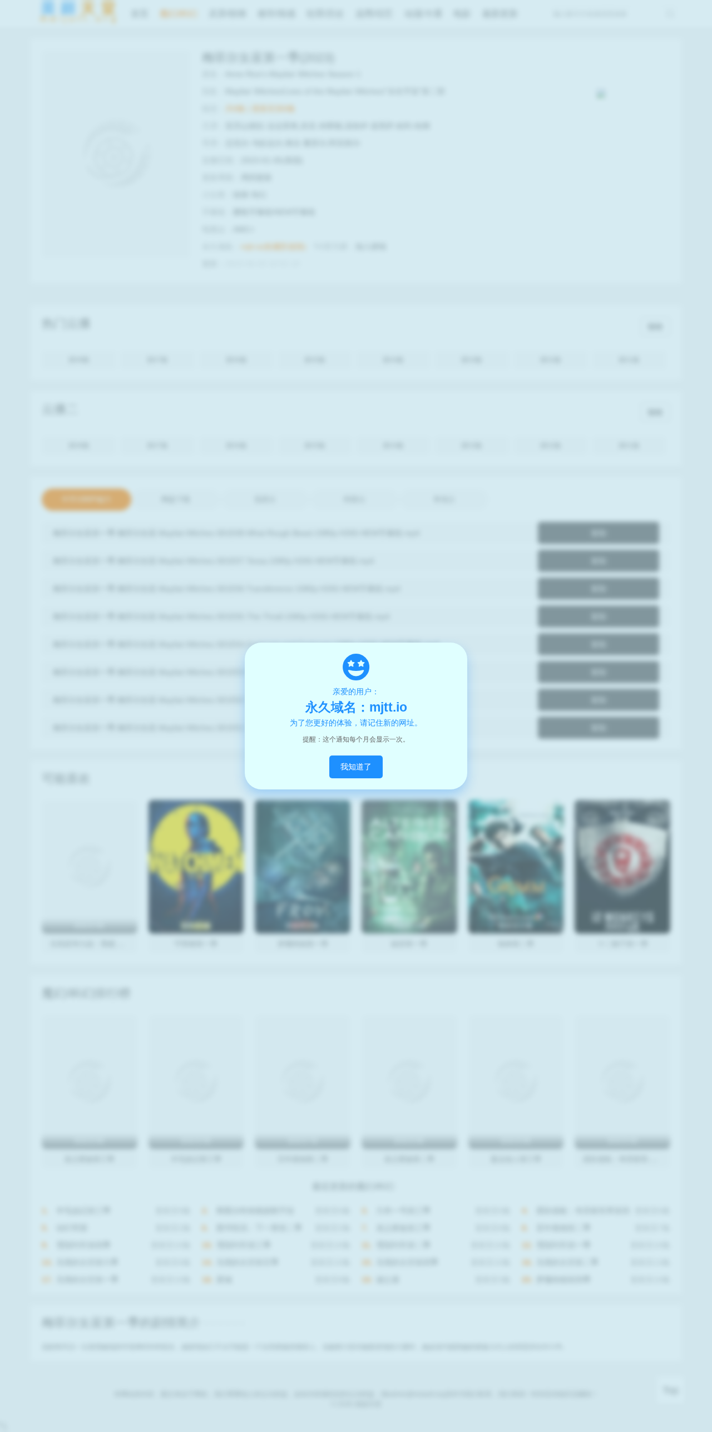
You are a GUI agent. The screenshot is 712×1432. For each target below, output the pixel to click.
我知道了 (356, 766)
